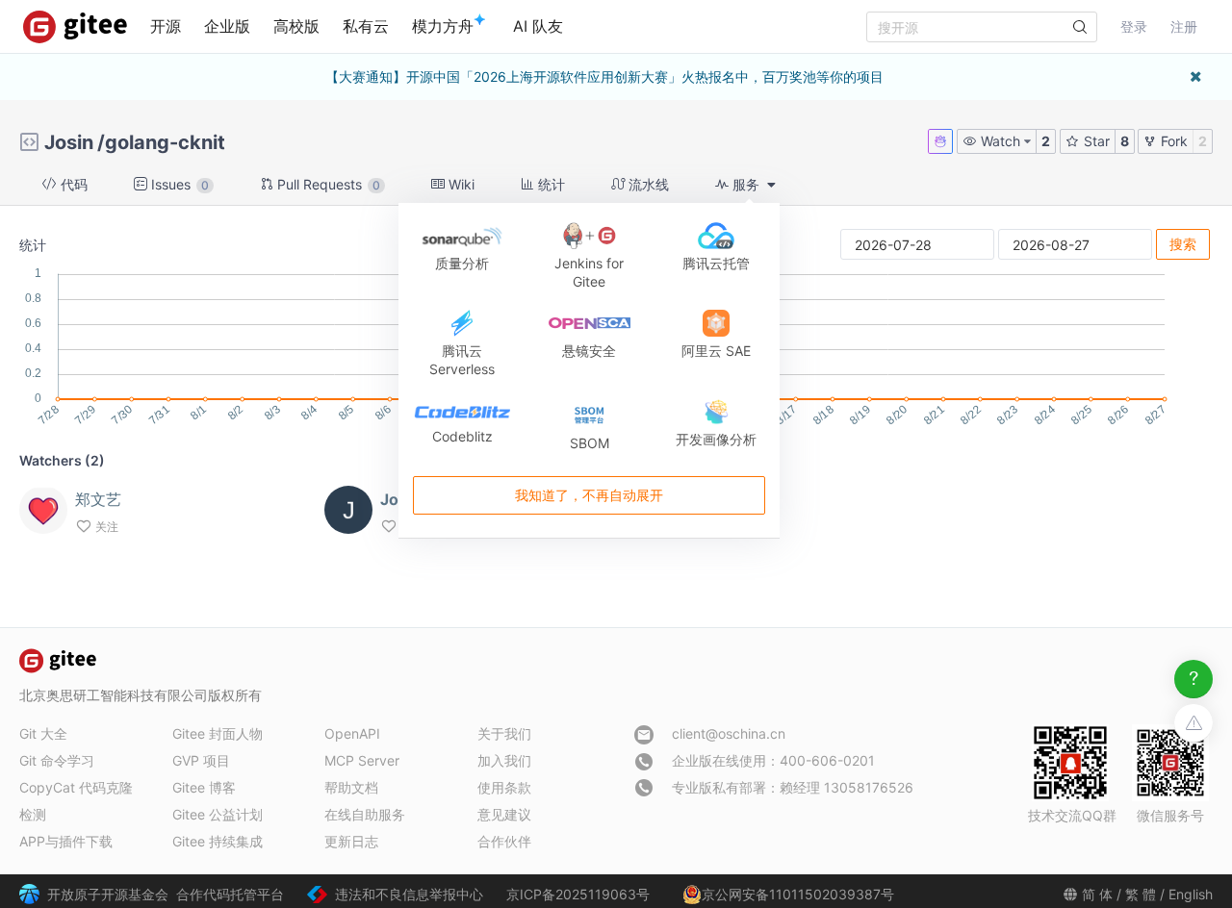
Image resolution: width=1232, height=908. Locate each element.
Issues (178, 184)
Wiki (460, 184)
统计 (549, 184)
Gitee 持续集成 (217, 841)
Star (1095, 141)
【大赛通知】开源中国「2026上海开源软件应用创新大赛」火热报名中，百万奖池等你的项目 (604, 76)
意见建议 (504, 814)
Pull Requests (326, 184)
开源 (165, 26)
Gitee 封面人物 (217, 733)
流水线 (647, 184)
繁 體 (1140, 894)
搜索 (1182, 244)
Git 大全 (43, 733)
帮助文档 (351, 787)
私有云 (366, 26)
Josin (68, 142)
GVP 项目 (201, 760)
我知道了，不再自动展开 (589, 495)
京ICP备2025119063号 (578, 894)
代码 (72, 184)
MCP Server (361, 760)
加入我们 (504, 760)
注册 (1183, 26)
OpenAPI (352, 733)
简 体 (1097, 894)
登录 (1133, 26)
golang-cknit (165, 142)
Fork (1172, 141)
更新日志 (351, 841)
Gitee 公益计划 (217, 814)
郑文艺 (98, 499)
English (1190, 894)
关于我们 (504, 733)
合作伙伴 (504, 841)
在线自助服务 (364, 814)
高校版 (296, 26)
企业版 (227, 26)
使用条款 (504, 787)
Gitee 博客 (204, 787)
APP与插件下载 (66, 841)
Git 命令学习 (56, 760)
